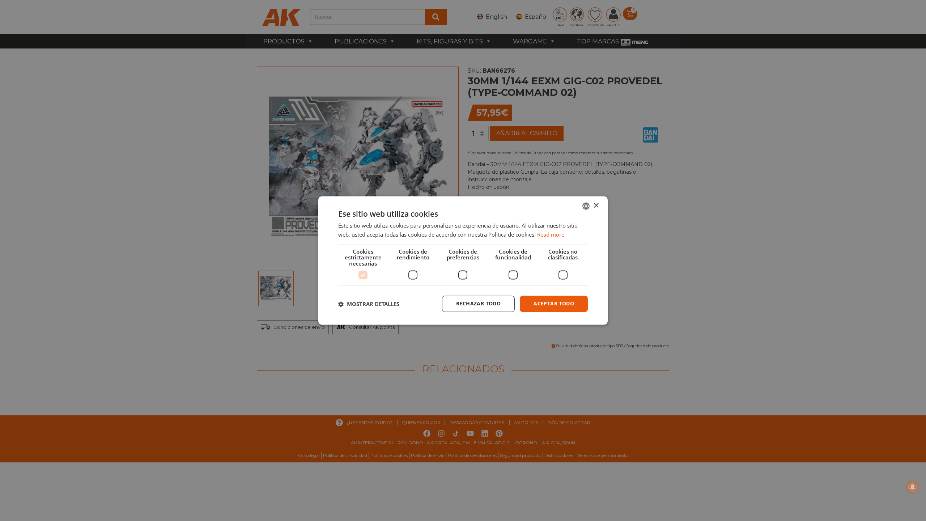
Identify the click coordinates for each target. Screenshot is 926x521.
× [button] (596, 205)
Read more (550, 234)
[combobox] (586, 205)
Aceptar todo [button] (554, 303)
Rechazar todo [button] (478, 303)
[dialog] (463, 260)
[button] (368, 304)
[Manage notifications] (912, 487)
